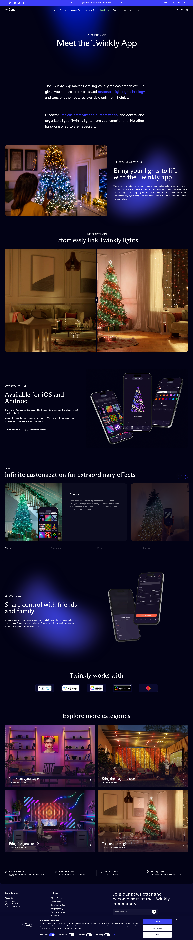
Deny (157, 934)
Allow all (157, 921)
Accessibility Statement (60, 916)
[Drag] (96, 300)
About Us (9, 898)
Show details (118, 935)
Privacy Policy (56, 898)
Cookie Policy (56, 902)
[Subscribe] (154, 912)
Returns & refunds (58, 912)
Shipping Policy (57, 909)
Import (146, 548)
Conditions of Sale (58, 905)
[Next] (121, 3)
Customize (56, 548)
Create (100, 548)
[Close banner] (176, 919)
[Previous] (72, 3)
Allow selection (157, 928)
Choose (8, 548)
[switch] (71, 934)
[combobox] (165, 3)
